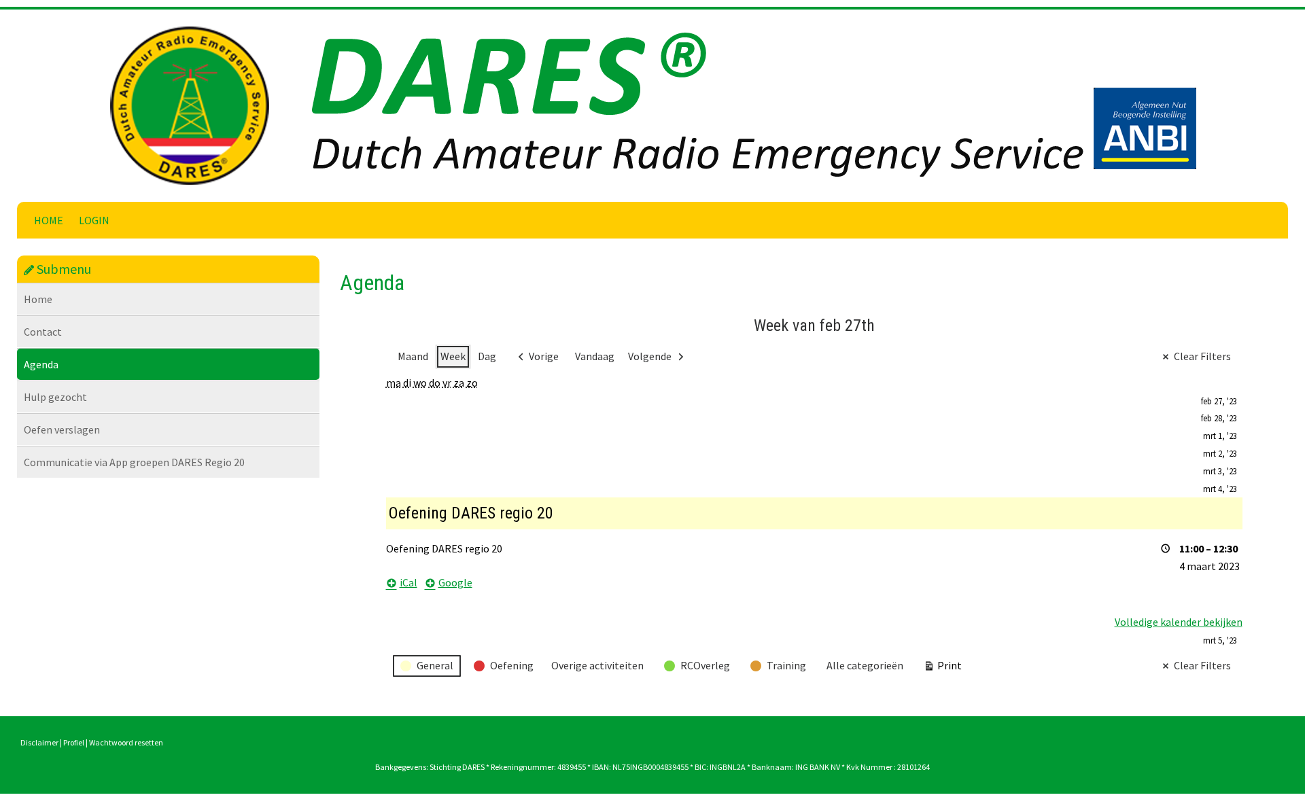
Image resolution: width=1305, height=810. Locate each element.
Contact (43, 331)
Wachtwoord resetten (126, 742)
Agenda (41, 364)
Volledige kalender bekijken (1178, 622)
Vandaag (594, 356)
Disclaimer (39, 742)
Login (94, 220)
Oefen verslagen (62, 429)
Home (48, 220)
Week (453, 356)
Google (455, 582)
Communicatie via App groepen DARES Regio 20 (134, 462)
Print (942, 668)
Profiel (73, 742)
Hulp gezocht (55, 397)
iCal (408, 582)
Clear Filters (1202, 356)
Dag (487, 356)
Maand (413, 356)
